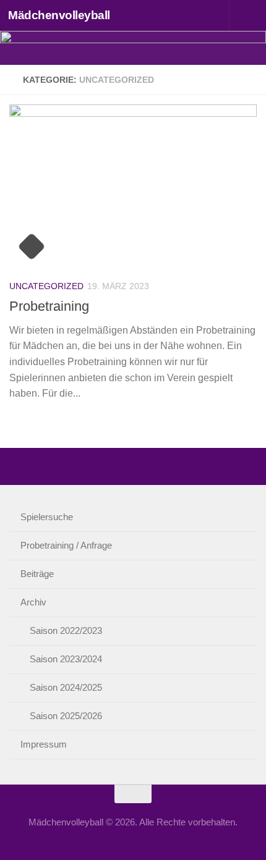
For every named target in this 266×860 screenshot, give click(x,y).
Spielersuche (46, 517)
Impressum (43, 744)
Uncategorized (46, 286)
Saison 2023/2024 (66, 659)
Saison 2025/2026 (66, 715)
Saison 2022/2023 (66, 630)
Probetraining (49, 306)
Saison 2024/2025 (66, 687)
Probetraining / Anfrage (66, 545)
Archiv (33, 602)
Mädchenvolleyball (59, 15)
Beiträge (37, 573)
